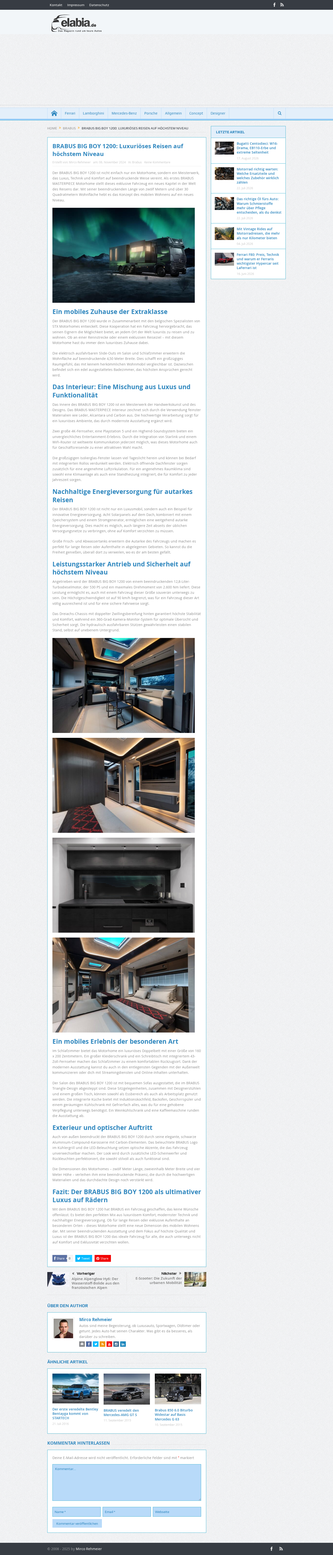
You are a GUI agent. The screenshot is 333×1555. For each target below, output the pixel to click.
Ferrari (70, 113)
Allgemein (173, 113)
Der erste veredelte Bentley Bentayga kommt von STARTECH (75, 1413)
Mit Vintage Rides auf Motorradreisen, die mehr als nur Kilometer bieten (258, 233)
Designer (218, 113)
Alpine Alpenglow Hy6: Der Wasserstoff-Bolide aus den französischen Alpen (95, 1283)
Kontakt (56, 5)
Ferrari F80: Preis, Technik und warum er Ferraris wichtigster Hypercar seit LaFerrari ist (258, 261)
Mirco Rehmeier (80, 162)
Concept (196, 113)
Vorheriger (86, 1273)
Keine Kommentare (157, 162)
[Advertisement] (166, 71)
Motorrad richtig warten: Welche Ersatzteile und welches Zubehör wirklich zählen (258, 176)
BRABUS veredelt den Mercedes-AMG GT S (121, 1412)
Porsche (150, 113)
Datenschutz (99, 5)
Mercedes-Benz (124, 113)
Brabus (137, 162)
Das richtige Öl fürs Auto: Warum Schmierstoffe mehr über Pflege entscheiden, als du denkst (259, 206)
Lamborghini (93, 113)
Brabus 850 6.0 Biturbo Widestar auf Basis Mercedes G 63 (174, 1414)
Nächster (169, 1273)
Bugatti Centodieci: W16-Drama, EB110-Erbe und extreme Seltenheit (257, 148)
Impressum (75, 5)
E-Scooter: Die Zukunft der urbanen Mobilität (159, 1280)
